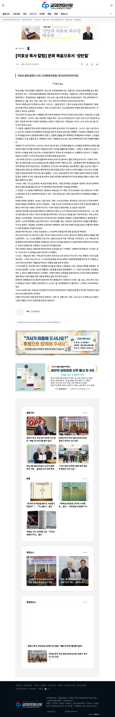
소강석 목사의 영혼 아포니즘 (10, 19)
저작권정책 (32, 689)
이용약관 (60, 685)
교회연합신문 (61, 711)
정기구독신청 (52, 685)
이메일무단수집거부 (21, 689)
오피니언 (32, 14)
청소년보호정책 (81, 685)
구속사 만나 (37, 19)
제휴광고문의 (28, 685)
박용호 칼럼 (68, 19)
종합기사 (6, 14)
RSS (48, 689)
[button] (28, 572)
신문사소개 (18, 685)
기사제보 (36, 685)
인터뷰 (42, 14)
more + (85, 413)
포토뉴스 (64, 14)
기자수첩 (16, 14)
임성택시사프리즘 (26, 19)
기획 (24, 14)
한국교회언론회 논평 (57, 19)
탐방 (49, 14)
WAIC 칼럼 (45, 19)
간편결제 (43, 685)
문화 (56, 14)
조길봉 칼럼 (77, 19)
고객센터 (40, 689)
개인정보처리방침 (70, 685)
